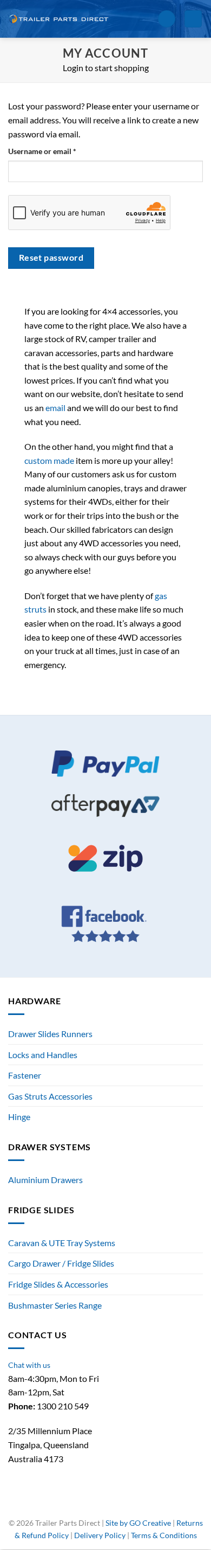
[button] (145, 18)
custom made (49, 460)
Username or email (57, 151)
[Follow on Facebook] (88, 1506)
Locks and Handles (42, 1054)
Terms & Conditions (164, 1535)
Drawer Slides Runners (50, 1033)
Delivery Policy (100, 1535)
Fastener (24, 1075)
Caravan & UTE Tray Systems (61, 1243)
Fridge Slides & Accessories (58, 1284)
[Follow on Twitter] (112, 1506)
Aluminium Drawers (45, 1179)
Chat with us (29, 1365)
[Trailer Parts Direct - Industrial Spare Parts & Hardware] (62, 18)
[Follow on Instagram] (100, 1506)
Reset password (51, 257)
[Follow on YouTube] (124, 1506)
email (55, 407)
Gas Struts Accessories (50, 1096)
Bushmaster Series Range (55, 1305)
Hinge (19, 1116)
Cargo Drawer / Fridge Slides (61, 1263)
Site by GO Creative (138, 1522)
